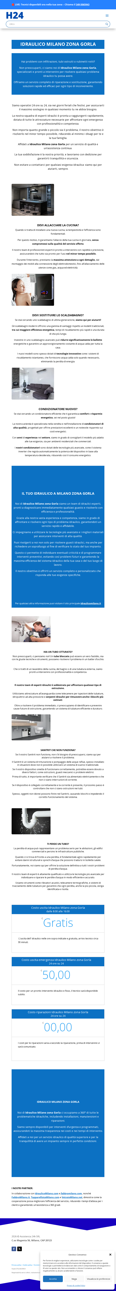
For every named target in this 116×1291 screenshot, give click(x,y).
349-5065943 (82, 4)
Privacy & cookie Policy (76, 1285)
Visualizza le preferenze (98, 1278)
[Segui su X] (19, 1249)
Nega (74, 1278)
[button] (110, 1254)
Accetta (53, 1278)
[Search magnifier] (107, 24)
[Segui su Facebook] (14, 1249)
